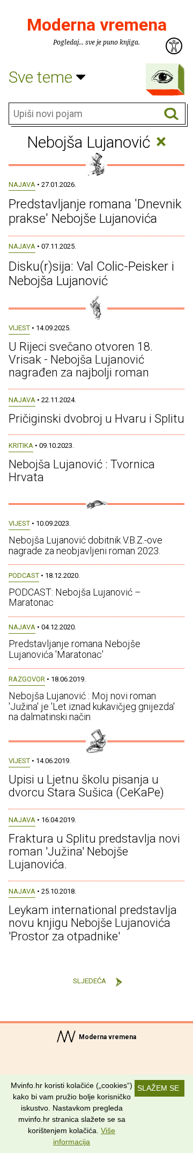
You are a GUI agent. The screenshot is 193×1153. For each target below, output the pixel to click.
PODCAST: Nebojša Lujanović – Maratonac (75, 597)
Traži (171, 114)
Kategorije (162, 76)
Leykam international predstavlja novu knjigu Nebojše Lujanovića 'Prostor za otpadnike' (93, 922)
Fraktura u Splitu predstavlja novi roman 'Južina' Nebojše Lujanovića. (94, 851)
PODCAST (24, 575)
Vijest (19, 328)
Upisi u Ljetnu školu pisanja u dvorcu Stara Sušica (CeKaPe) (86, 786)
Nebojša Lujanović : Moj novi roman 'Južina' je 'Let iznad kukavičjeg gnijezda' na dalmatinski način (92, 706)
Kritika (21, 445)
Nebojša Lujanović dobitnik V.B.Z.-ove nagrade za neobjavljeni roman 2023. (85, 545)
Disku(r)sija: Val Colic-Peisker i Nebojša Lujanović (91, 273)
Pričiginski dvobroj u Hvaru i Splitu (96, 418)
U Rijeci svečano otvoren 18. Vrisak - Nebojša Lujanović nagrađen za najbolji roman (81, 359)
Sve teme (42, 77)
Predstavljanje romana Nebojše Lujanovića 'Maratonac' (74, 649)
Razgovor (27, 679)
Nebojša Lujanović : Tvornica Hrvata (82, 471)
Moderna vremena (97, 24)
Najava (22, 184)
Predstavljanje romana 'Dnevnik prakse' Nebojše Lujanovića (95, 211)
